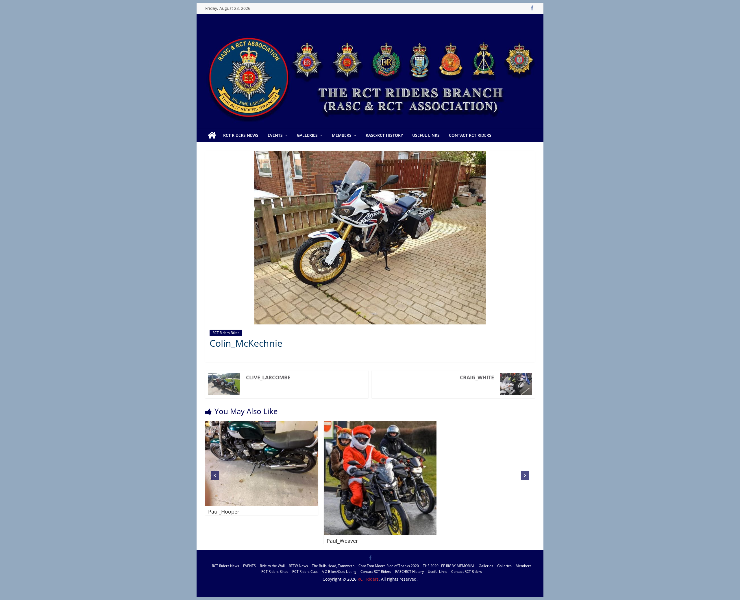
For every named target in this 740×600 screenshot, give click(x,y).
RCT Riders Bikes (225, 332)
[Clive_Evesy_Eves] (421, 424)
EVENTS (275, 135)
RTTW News (298, 565)
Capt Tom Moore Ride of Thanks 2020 (388, 565)
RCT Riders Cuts (305, 571)
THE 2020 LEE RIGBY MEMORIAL (449, 565)
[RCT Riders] (370, 31)
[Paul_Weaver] (303, 424)
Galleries (307, 135)
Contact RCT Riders (470, 135)
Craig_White (477, 377)
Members (342, 135)
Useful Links (426, 135)
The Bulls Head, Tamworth (333, 565)
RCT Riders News (240, 135)
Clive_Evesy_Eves (388, 511)
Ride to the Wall (272, 565)
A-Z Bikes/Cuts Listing (339, 571)
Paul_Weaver (265, 540)
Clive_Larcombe (268, 377)
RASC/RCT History (384, 135)
